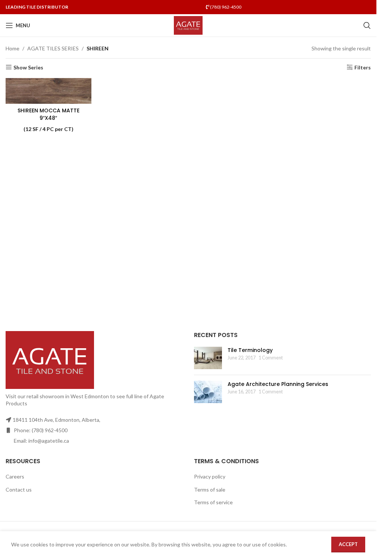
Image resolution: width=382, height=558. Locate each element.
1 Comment (271, 358)
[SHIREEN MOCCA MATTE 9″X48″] (48, 91)
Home (12, 48)
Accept (348, 544)
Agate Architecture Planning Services (278, 384)
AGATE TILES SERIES (53, 48)
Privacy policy (209, 476)
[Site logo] (188, 25)
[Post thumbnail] (208, 358)
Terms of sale (209, 489)
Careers (15, 476)
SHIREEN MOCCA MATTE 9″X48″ (48, 114)
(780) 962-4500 (225, 7)
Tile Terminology (250, 350)
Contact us (19, 489)
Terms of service (213, 502)
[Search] (367, 25)
